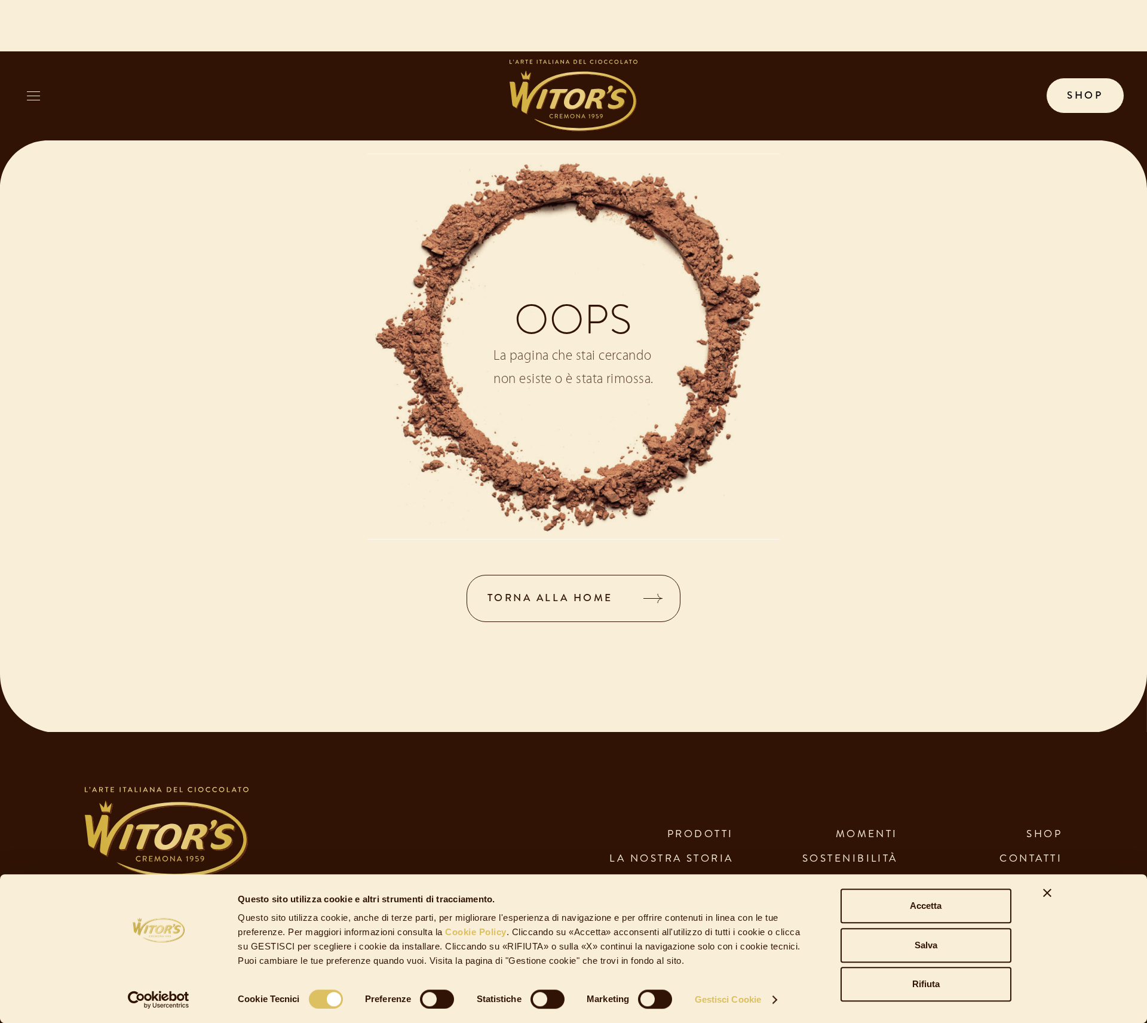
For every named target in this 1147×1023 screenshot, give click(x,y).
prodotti (700, 833)
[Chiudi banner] (1047, 893)
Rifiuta (926, 984)
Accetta (925, 906)
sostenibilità (850, 858)
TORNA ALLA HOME (550, 597)
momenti (867, 833)
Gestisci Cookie (728, 999)
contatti (1030, 858)
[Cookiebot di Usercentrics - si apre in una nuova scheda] (158, 1000)
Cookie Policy (475, 932)
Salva (926, 945)
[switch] (437, 999)
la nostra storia (671, 858)
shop (1085, 95)
